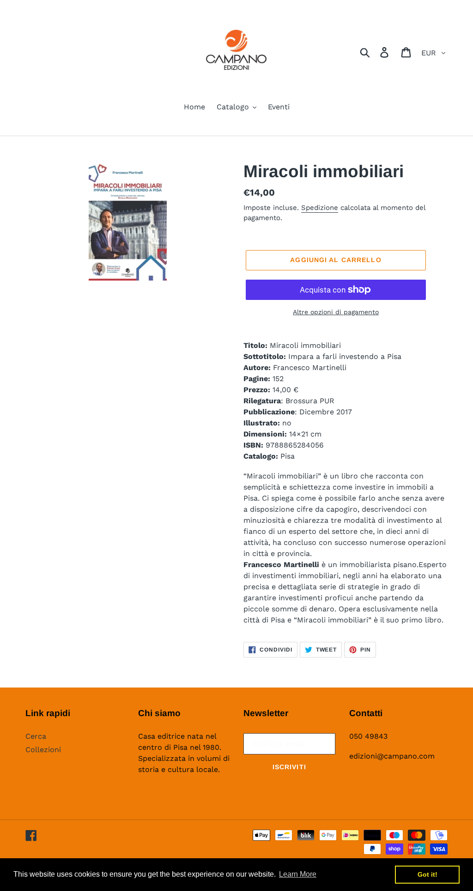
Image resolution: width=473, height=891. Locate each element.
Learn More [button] (297, 874)
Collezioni (43, 749)
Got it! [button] (427, 874)
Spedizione (319, 207)
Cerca (35, 736)
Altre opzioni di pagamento (336, 312)
